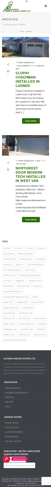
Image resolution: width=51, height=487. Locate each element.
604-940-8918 (30, 483)
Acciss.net (23, 485)
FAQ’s (7, 406)
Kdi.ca (40, 485)
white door (9, 334)
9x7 (7, 248)
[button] (6, 459)
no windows (25, 313)
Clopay (40, 259)
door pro (30, 270)
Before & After (13, 441)
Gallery (9, 401)
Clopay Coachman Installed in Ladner (28, 79)
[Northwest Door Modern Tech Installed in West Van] (25, 145)
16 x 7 (18, 248)
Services (9, 397)
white (41, 329)
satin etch (24, 318)
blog (19, 65)
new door (28, 307)
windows (25, 334)
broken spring (25, 253)
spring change (26, 324)
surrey (42, 324)
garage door (35, 280)
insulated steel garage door (16, 297)
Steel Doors (11, 427)
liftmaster (22, 302)
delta (8, 264)
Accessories (11, 436)
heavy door (23, 286)
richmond (9, 318)
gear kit (8, 286)
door (19, 264)
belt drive (9, 253)
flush (7, 280)
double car (10, 275)
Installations (25, 65)
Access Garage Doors (26, 62)
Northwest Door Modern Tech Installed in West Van (30, 174)
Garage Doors (12, 388)
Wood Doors (11, 422)
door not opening (12, 270)
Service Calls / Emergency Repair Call (19, 465)
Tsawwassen (10, 329)
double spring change (30, 275)
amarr (42, 248)
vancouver (27, 329)
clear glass (26, 259)
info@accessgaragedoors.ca (38, 481)
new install (9, 313)
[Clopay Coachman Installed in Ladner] (25, 47)
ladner (8, 302)
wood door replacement (15, 340)
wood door (40, 334)
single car (9, 324)
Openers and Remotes (16, 392)
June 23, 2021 (21, 164)
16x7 (29, 248)
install (37, 286)
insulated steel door (13, 291)
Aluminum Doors (14, 432)
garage (19, 280)
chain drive (10, 259)
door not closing (35, 264)
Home (22, 31)
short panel (40, 318)
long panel (37, 302)
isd (35, 297)
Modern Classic (11, 307)
